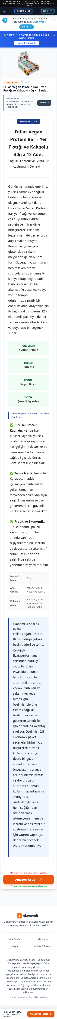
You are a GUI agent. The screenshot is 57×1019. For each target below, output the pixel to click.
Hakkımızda (42, 939)
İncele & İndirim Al (26, 43)
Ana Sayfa (14, 939)
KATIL (26, 27)
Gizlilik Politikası (42, 946)
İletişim (15, 946)
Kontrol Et (44, 103)
